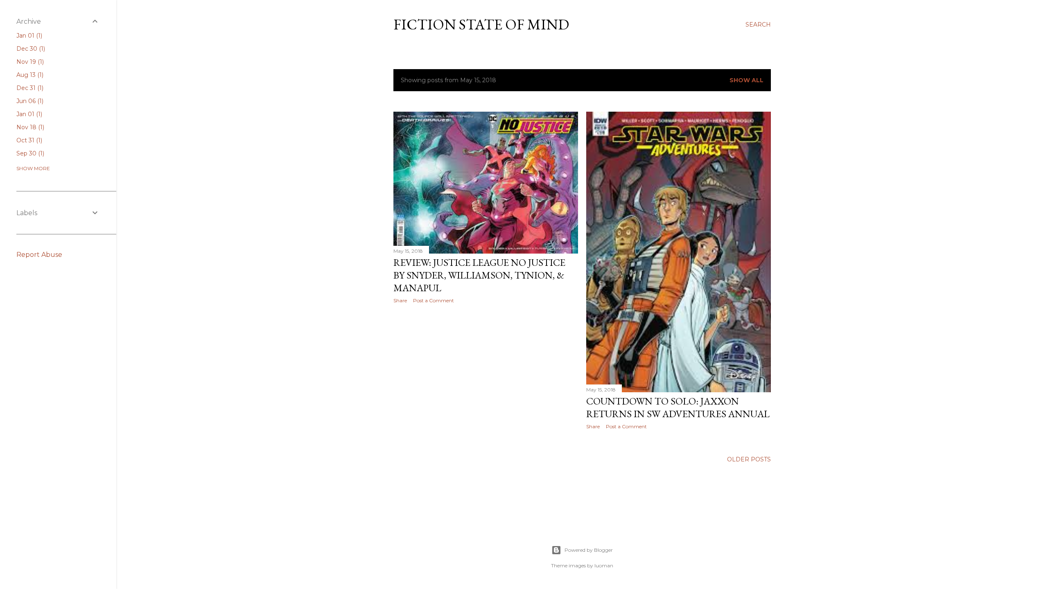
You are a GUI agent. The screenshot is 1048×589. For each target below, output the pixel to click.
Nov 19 (29, 61)
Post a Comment (433, 300)
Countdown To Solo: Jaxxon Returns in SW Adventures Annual (678, 407)
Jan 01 (28, 35)
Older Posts (749, 459)
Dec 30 (29, 48)
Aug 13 (29, 75)
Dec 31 (29, 88)
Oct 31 (28, 140)
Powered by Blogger (589, 550)
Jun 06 (29, 101)
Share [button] (400, 300)
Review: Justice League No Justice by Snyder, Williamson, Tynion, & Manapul (479, 275)
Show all (746, 80)
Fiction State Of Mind (481, 24)
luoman (603, 565)
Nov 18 (29, 127)
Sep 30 (29, 153)
